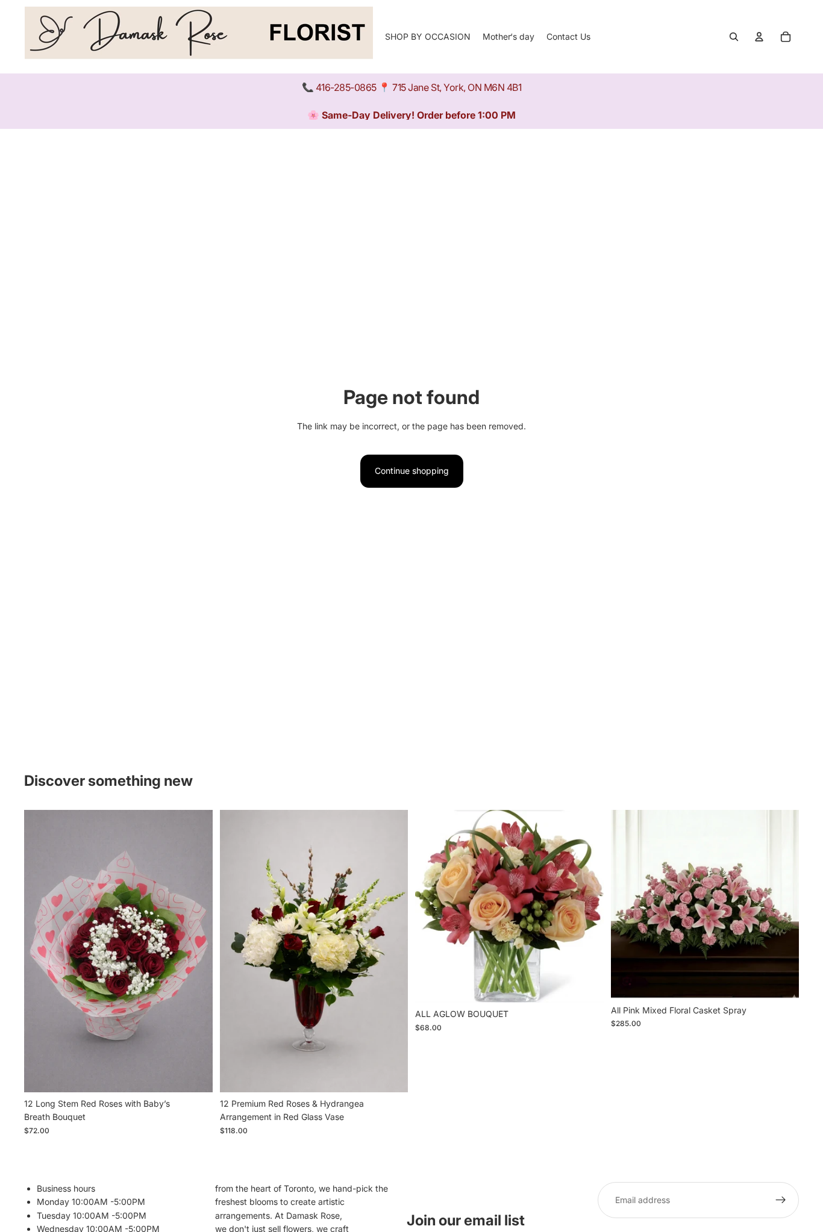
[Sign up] (780, 1200)
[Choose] (389, 1073)
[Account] (759, 36)
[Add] (194, 1073)
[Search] (734, 36)
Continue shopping (412, 470)
